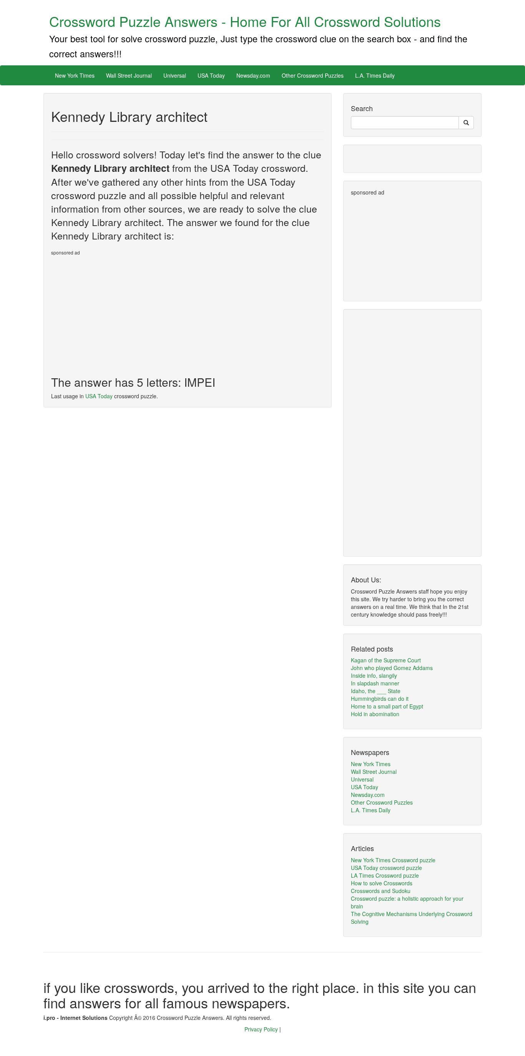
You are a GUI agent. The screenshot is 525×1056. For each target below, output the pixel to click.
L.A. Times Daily (375, 75)
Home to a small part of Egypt (387, 706)
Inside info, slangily (374, 675)
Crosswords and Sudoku (380, 891)
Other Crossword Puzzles (313, 75)
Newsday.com (253, 75)
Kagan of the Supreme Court (386, 660)
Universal (174, 75)
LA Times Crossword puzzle (385, 875)
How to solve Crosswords (381, 883)
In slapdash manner (375, 683)
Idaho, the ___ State (375, 691)
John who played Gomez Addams (392, 668)
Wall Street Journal (129, 75)
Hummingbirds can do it (380, 698)
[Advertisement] (115, 312)
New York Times (75, 75)
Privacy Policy (261, 1029)
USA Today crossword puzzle (386, 867)
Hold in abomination (375, 714)
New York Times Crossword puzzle (393, 860)
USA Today (211, 75)
